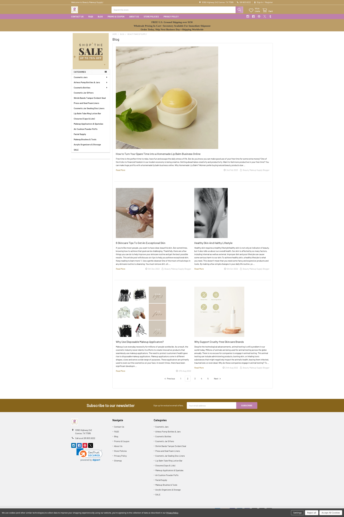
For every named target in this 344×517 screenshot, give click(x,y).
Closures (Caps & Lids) (84, 118)
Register (269, 2)
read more (120, 170)
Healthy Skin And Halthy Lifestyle (213, 242)
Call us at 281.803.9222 (85, 438)
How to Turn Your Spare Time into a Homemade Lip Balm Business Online (158, 153)
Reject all (311, 512)
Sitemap (118, 460)
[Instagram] (247, 16)
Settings (297, 512)
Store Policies (151, 16)
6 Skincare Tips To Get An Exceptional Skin (140, 242)
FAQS (90, 16)
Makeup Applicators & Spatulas (88, 124)
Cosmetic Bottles (82, 87)
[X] (264, 16)
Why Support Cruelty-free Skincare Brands (219, 341)
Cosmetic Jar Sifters (84, 92)
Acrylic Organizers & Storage (87, 144)
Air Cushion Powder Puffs (85, 129)
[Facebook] (253, 16)
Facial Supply (80, 134)
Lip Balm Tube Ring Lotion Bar (87, 113)
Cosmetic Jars (80, 77)
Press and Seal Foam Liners (86, 103)
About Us (134, 16)
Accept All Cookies (331, 512)
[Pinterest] (259, 16)
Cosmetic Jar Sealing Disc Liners (89, 108)
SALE (76, 150)
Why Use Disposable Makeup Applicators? (140, 341)
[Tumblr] (270, 16)
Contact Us (77, 16)
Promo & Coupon (116, 16)
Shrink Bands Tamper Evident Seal (90, 98)
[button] (91, 51)
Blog (100, 16)
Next (216, 378)
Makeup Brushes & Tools (85, 139)
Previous (170, 378)
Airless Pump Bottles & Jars (87, 82)
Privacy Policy (171, 16)
